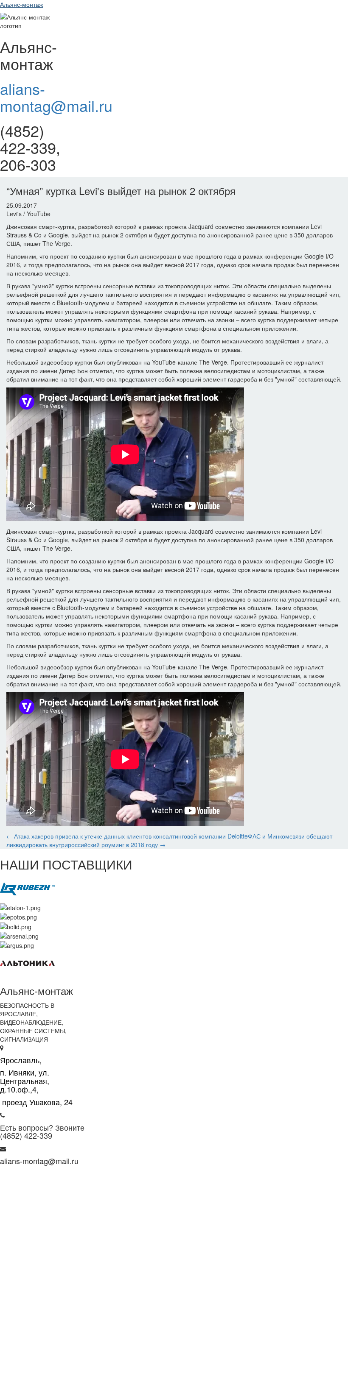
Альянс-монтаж (21, 4)
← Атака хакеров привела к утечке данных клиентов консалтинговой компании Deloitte (127, 836)
